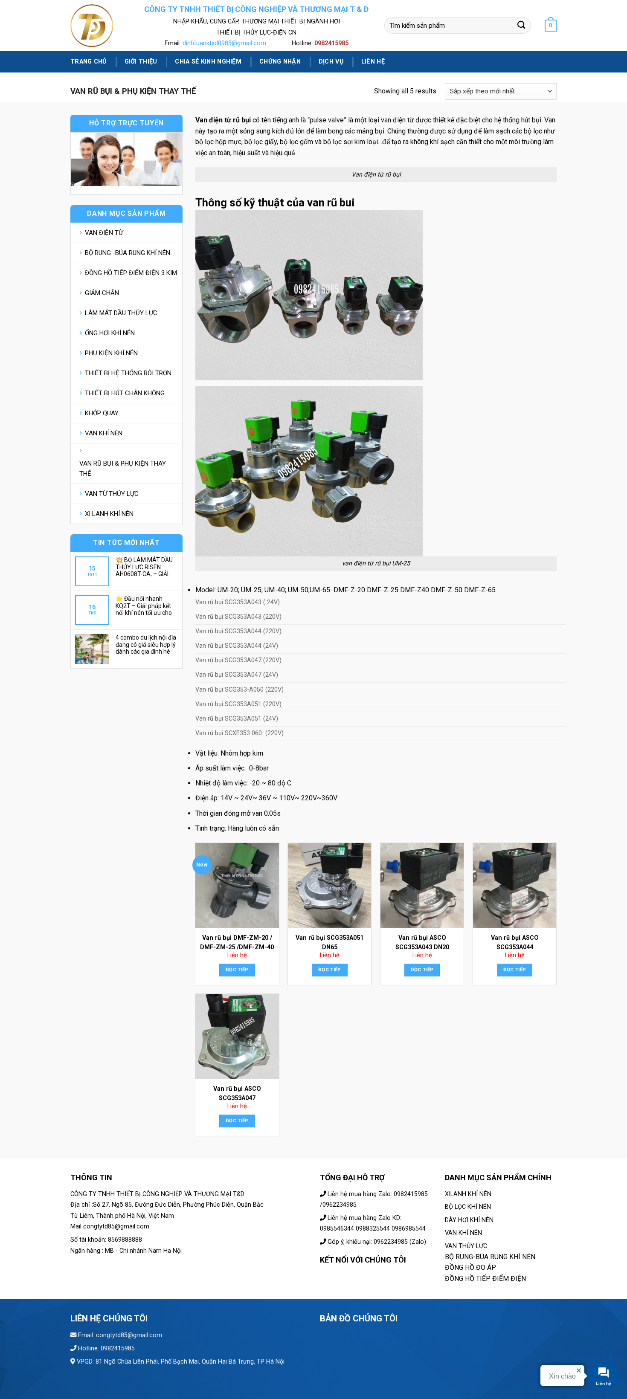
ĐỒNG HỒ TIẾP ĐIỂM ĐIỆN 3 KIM (131, 273)
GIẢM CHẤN (102, 293)
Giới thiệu (141, 61)
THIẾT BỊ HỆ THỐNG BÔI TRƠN (128, 373)
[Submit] (521, 25)
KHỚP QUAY (102, 413)
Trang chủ (88, 61)
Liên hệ (373, 61)
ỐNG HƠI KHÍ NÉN (110, 333)
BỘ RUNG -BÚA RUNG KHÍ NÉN (127, 253)
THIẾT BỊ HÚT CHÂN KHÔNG (125, 393)
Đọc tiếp (237, 970)
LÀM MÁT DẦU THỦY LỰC (121, 313)
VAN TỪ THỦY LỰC (112, 494)
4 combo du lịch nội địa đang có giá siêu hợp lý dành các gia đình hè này (146, 644)
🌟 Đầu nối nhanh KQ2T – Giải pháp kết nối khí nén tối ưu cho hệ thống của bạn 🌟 (144, 605)
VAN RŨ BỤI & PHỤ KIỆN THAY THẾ (122, 469)
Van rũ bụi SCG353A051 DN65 (329, 942)
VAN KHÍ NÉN (103, 433)
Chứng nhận (280, 61)
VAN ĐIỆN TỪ (104, 233)
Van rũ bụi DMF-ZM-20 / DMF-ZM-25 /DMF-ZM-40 (237, 942)
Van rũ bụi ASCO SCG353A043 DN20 (422, 942)
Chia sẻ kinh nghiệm (208, 61)
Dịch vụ (331, 61)
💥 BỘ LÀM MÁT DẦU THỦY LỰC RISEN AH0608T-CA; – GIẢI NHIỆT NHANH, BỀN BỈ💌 (144, 566)
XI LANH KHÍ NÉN (109, 514)
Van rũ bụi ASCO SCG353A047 (237, 1093)
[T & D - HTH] (99, 25)
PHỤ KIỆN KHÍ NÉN (111, 353)
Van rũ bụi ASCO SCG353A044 (515, 942)
